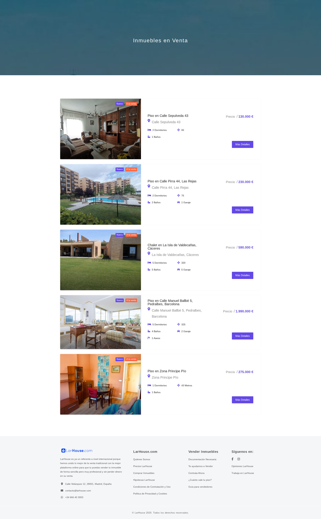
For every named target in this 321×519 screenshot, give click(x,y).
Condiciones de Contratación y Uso (152, 486)
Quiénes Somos (141, 459)
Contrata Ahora (196, 473)
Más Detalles (242, 144)
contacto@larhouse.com (78, 490)
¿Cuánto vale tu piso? (200, 480)
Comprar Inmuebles (143, 473)
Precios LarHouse (142, 466)
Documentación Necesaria (202, 459)
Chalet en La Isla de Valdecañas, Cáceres (172, 246)
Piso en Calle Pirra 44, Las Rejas (172, 181)
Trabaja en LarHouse (243, 473)
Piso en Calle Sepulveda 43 (168, 116)
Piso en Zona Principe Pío (167, 371)
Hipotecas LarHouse (144, 480)
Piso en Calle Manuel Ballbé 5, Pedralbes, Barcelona (170, 302)
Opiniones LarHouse (242, 466)
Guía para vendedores (200, 486)
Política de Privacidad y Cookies (150, 493)
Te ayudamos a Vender (200, 466)
